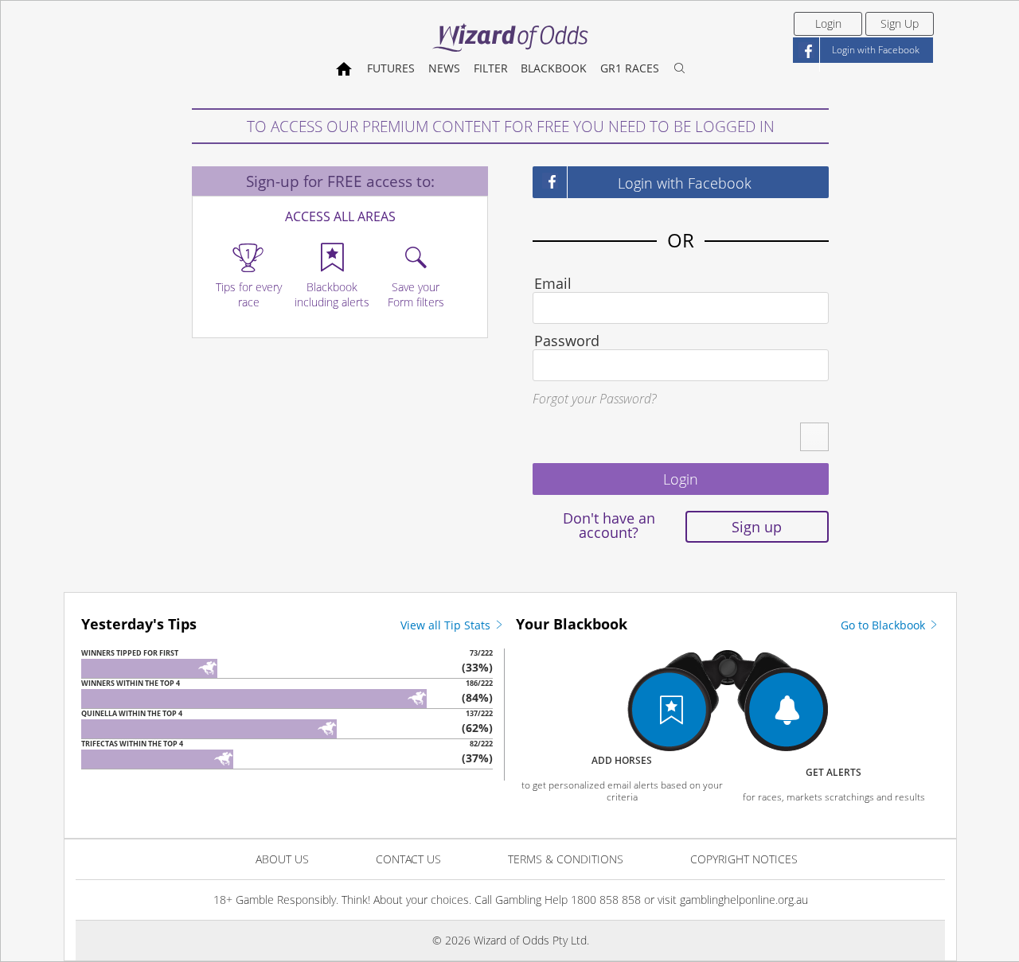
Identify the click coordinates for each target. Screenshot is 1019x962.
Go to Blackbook (884, 625)
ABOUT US (282, 859)
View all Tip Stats (447, 625)
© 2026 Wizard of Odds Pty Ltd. (510, 940)
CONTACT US (408, 859)
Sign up (757, 526)
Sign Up (899, 23)
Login (828, 23)
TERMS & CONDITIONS (565, 859)
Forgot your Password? (594, 398)
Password (566, 340)
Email (553, 283)
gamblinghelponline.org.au (744, 899)
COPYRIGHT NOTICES (744, 859)
